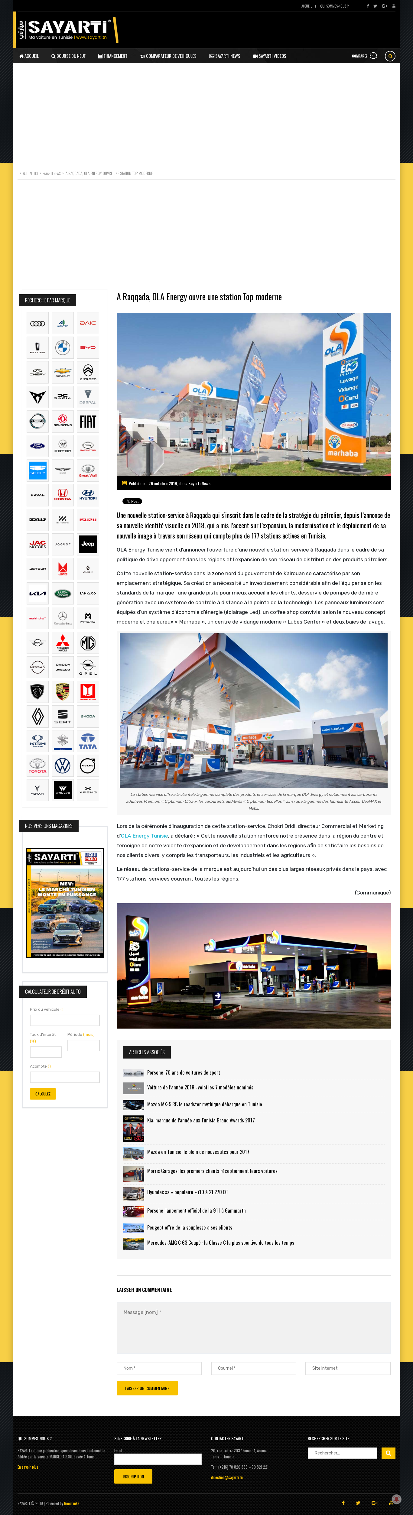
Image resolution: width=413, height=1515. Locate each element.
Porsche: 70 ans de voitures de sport (183, 1072)
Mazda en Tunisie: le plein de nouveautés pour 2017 (198, 1151)
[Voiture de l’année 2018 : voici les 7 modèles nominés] (133, 1088)
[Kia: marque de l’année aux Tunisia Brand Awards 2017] (133, 1128)
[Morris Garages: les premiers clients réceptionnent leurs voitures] (133, 1174)
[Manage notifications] (397, 1499)
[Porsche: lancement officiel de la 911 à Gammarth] (133, 1211)
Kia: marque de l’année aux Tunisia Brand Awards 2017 (201, 1120)
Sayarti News (227, 55)
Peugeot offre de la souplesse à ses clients (189, 1227)
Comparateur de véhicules (171, 55)
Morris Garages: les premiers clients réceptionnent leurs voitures (212, 1170)
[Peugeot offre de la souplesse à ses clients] (133, 1228)
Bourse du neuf (71, 55)
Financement (115, 55)
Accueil (306, 6)
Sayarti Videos (272, 55)
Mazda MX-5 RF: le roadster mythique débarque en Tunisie (204, 1104)
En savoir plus (28, 1467)
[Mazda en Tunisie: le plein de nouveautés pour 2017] (133, 1154)
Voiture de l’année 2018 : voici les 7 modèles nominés (200, 1087)
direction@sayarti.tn (227, 1477)
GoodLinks (72, 1503)
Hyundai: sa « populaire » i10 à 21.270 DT (188, 1192)
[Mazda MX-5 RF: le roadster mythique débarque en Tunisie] (133, 1104)
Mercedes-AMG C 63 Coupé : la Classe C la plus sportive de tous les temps (220, 1242)
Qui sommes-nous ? (334, 6)
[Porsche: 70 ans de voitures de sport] (133, 1072)
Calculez (42, 1093)
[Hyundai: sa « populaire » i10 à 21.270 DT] (133, 1193)
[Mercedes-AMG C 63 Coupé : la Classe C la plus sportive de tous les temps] (133, 1244)
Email (118, 1450)
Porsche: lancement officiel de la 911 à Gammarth (196, 1210)
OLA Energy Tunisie (144, 836)
